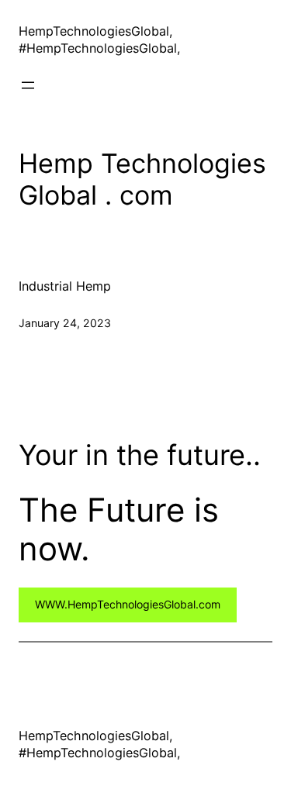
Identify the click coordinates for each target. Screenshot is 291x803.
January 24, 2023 (65, 322)
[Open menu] (28, 85)
